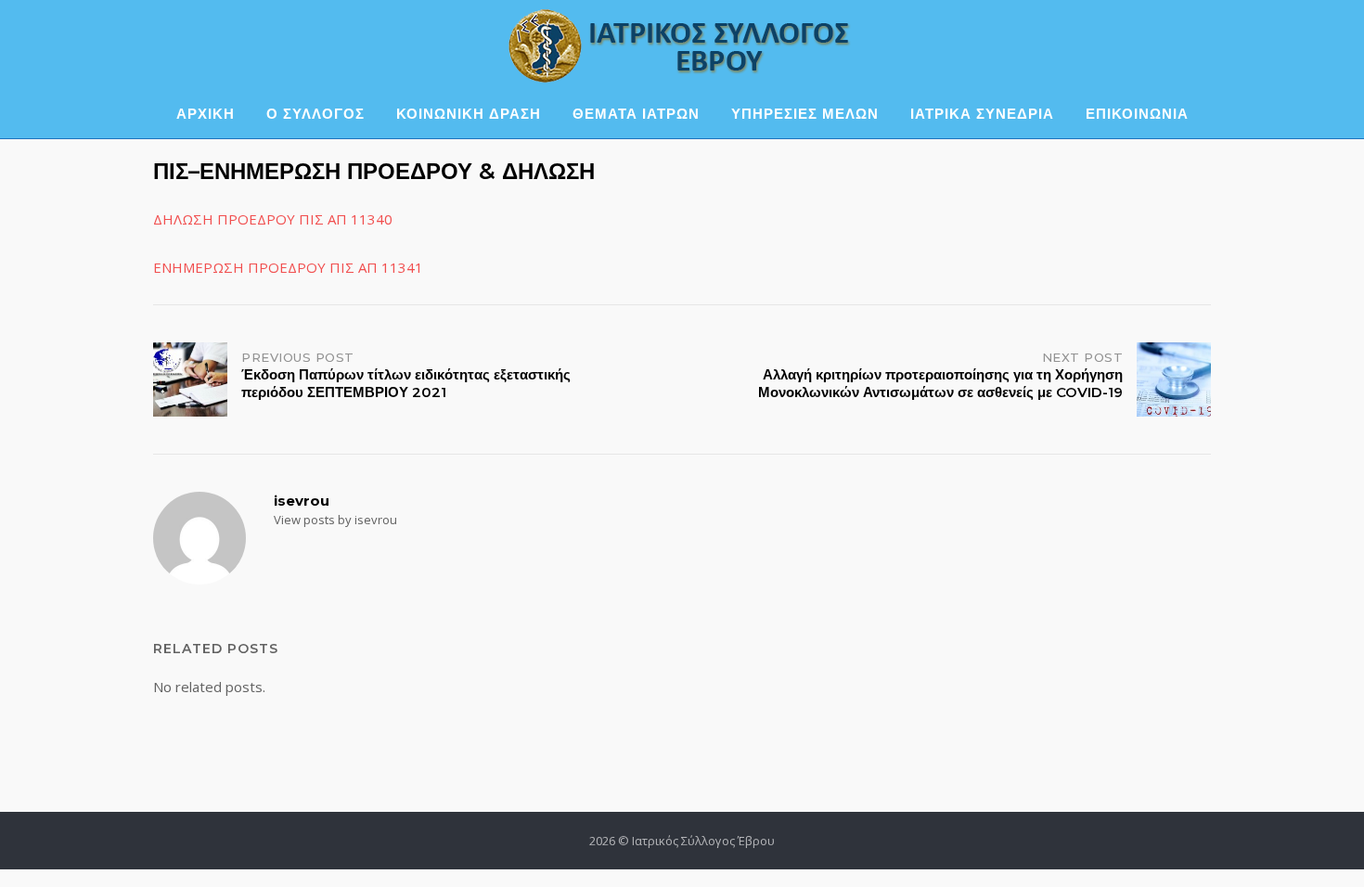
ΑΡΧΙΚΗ (205, 113)
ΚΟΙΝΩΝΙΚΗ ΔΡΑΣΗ (468, 113)
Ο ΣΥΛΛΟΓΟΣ (315, 113)
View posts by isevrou (335, 519)
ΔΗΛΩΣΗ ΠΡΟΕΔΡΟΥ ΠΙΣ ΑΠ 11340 (272, 219)
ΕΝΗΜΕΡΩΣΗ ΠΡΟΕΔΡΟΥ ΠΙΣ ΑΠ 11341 (288, 267)
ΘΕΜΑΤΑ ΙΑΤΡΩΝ (636, 113)
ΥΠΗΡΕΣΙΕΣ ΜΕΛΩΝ (805, 113)
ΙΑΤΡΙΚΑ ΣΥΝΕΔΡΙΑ (982, 113)
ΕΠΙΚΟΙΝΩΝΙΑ (1137, 113)
